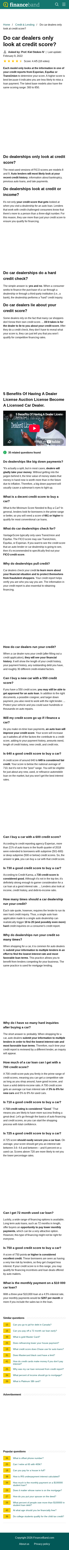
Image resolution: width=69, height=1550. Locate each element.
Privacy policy (42, 1544)
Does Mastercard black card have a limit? (34, 1355)
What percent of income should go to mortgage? (37, 1375)
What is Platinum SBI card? (27, 1381)
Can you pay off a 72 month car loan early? (35, 1330)
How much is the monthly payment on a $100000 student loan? (38, 1483)
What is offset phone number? (28, 1458)
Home (6, 24)
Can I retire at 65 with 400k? (27, 1464)
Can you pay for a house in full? (29, 1470)
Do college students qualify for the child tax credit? (38, 1516)
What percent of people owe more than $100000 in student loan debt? (39, 1503)
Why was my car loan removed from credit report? (38, 1369)
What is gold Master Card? (26, 1337)
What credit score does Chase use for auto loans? (38, 1349)
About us (24, 1544)
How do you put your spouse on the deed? (34, 1496)
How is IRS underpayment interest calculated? (36, 1476)
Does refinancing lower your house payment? (36, 1343)
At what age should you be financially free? (34, 1510)
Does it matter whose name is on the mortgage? (37, 1490)
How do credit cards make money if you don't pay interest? (38, 1362)
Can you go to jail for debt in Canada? (32, 1324)
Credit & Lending (24, 24)
